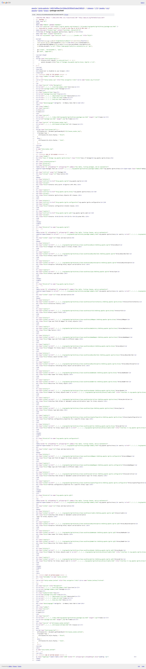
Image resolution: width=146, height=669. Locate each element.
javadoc (102, 8)
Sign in (142, 2)
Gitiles (10, 666)
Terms (19, 666)
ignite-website (43, 8)
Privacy (15, 666)
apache (34, 8)
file (66, 14)
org (107, 8)
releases (90, 8)
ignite (40, 11)
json (143, 666)
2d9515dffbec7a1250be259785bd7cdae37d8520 (67, 8)
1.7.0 (96, 8)
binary (46, 11)
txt (139, 666)
